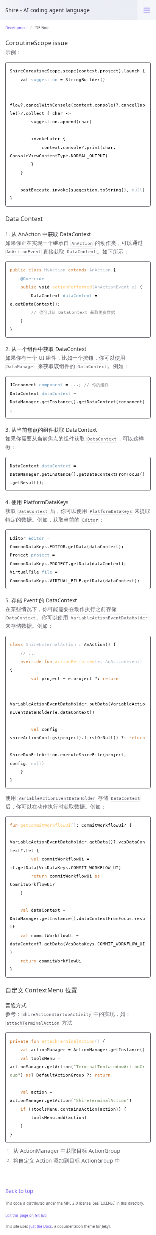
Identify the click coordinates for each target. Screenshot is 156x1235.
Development (16, 27)
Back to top (19, 1190)
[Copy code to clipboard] (145, 69)
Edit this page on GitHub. (26, 1215)
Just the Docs (40, 1226)
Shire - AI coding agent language (47, 10)
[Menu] (146, 10)
